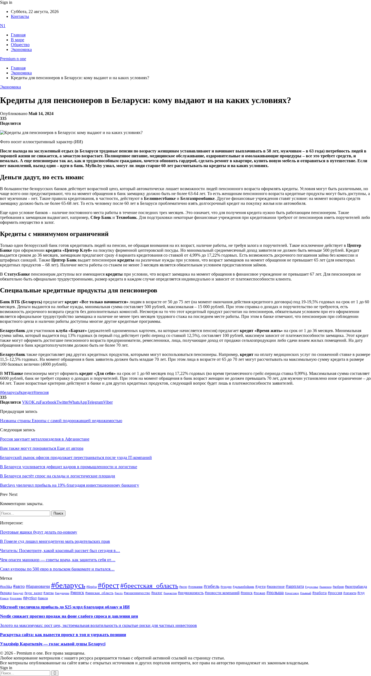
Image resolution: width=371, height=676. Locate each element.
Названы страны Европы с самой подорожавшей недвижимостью (61, 420)
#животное (276, 586)
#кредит (25, 392)
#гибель (211, 586)
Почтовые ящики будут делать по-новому (38, 532)
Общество (20, 44)
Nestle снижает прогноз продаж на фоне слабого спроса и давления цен (69, 616)
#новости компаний (222, 593)
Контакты (20, 16)
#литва (48, 593)
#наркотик (170, 593)
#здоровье (311, 586)
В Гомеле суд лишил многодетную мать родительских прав (55, 541)
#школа (43, 598)
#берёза (91, 587)
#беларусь (9, 392)
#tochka (6, 586)
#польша (275, 592)
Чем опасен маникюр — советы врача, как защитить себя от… (57, 559)
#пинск (247, 593)
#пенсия (41, 392)
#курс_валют (33, 593)
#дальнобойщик (243, 587)
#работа (319, 593)
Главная (18, 35)
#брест (108, 585)
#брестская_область (149, 585)
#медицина (62, 593)
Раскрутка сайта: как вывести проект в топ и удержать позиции (63, 634)
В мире (17, 39)
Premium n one (13, 58)
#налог (156, 593)
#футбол (30, 598)
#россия (335, 593)
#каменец (325, 586)
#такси (4, 598)
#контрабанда (356, 587)
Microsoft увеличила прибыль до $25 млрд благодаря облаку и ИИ (65, 607)
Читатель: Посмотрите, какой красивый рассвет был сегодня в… (60, 550)
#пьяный (305, 593)
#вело (183, 587)
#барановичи (38, 586)
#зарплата (295, 586)
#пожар (259, 593)
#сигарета (349, 593)
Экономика (21, 49)
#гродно (226, 587)
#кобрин (338, 587)
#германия (195, 587)
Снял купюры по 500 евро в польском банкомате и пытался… (57, 569)
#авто (19, 586)
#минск (77, 592)
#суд (360, 593)
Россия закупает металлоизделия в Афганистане (44, 439)
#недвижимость (191, 593)
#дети (260, 586)
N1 (2, 25)
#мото (119, 593)
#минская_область (99, 593)
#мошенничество (137, 593)
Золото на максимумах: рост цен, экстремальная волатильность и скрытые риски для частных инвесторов (98, 625)
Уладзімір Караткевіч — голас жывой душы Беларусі (52, 644)
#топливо (16, 598)
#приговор (292, 593)
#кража (6, 593)
